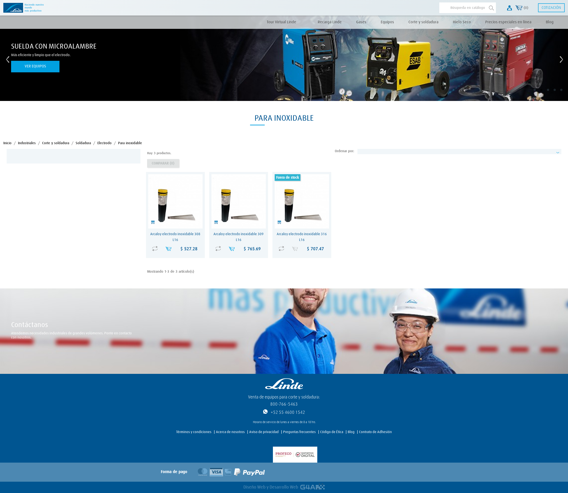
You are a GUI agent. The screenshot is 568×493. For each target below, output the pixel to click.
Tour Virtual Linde (281, 22)
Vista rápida (176, 245)
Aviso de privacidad (264, 432)
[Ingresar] (509, 7)
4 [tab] (557, 93)
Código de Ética (331, 432)
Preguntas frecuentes (299, 432)
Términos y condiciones (193, 432)
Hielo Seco (462, 22)
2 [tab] (544, 93)
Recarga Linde (330, 22)
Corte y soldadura (423, 22)
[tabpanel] (284, 58)
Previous (6, 58)
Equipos (387, 22)
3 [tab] (551, 93)
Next (560, 58)
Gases (361, 22)
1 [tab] (537, 93)
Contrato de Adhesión (375, 432)
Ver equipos (35, 66)
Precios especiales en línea (508, 22)
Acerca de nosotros (230, 432)
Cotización (551, 8)
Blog (550, 22)
